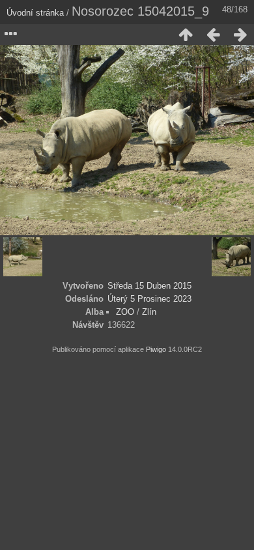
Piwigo (156, 349)
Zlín (149, 312)
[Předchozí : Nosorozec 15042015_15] (213, 34)
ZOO (125, 312)
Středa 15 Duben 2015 (149, 286)
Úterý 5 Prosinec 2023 (149, 299)
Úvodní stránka (35, 13)
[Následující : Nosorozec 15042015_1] (240, 34)
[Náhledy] (185, 34)
